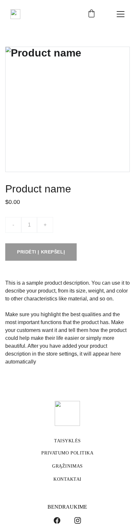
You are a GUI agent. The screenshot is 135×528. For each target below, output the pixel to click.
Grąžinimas (67, 466)
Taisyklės (67, 440)
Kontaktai (67, 479)
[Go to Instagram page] (77, 520)
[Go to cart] (91, 14)
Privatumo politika (67, 453)
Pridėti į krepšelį (41, 251)
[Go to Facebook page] (57, 520)
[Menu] (121, 14)
